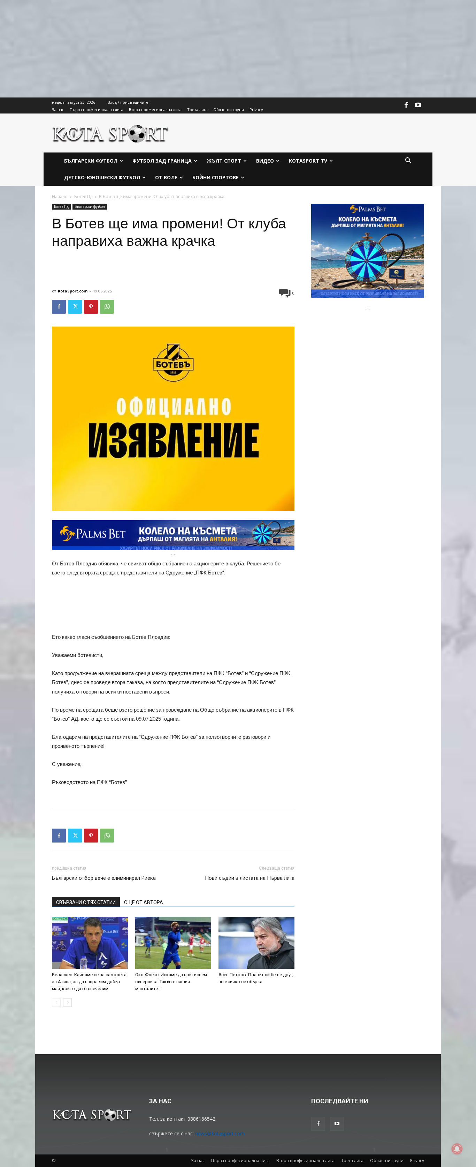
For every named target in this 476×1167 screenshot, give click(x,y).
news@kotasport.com (220, 1133)
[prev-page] (56, 1002)
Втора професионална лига (305, 1161)
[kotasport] (110, 133)
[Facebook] (406, 105)
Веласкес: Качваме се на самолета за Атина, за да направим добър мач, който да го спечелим (89, 981)
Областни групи (387, 1161)
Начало (60, 196)
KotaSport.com (72, 290)
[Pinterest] (91, 307)
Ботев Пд (83, 196)
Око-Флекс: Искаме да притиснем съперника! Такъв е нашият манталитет (171, 981)
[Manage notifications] (457, 1148)
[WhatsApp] (107, 307)
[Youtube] (418, 105)
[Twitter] (75, 307)
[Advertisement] (209, 48)
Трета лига (352, 1161)
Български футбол (90, 206)
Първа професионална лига (240, 1161)
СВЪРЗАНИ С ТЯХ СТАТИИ (86, 902)
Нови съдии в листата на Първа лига (249, 878)
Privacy (417, 1161)
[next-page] (67, 1002)
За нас (198, 1161)
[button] (408, 160)
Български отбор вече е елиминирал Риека (104, 878)
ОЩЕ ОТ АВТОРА (143, 902)
